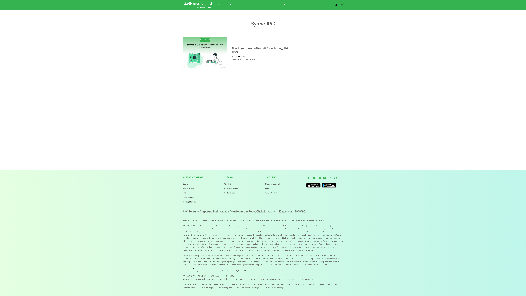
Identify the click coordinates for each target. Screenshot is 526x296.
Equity (185, 184)
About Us (228, 184)
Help (267, 188)
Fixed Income (188, 197)
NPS (184, 193)
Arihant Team (240, 56)
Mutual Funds (188, 188)
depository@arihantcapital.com (198, 268)
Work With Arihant (231, 188)
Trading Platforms (190, 202)
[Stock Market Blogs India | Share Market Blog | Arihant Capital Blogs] (198, 5)
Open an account (272, 184)
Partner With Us (271, 193)
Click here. (247, 271)
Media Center (230, 193)
